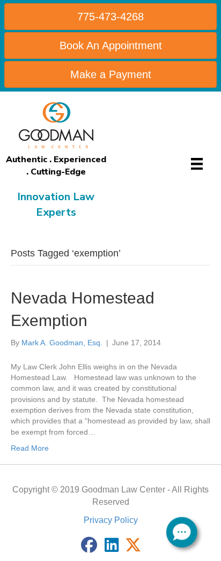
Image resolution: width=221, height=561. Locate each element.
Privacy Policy (111, 520)
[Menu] (196, 163)
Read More (30, 448)
